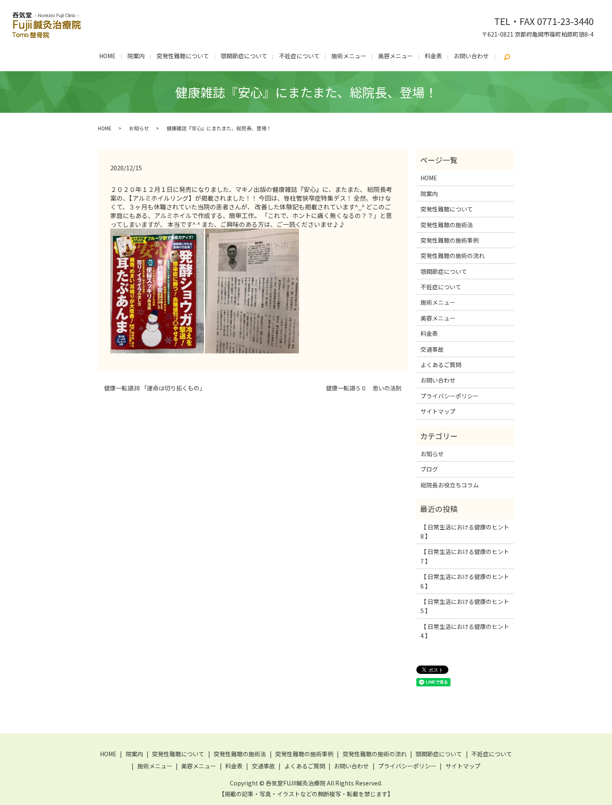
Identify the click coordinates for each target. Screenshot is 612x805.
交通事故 (432, 349)
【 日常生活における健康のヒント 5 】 (464, 606)
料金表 (433, 56)
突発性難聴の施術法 (446, 225)
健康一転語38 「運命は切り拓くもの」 (154, 388)
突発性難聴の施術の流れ (452, 255)
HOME (107, 56)
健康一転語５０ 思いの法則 (364, 388)
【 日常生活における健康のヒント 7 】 (464, 556)
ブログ (429, 469)
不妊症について (299, 56)
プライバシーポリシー (449, 396)
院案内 (136, 56)
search (506, 57)
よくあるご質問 (440, 364)
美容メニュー (395, 56)
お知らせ (139, 128)
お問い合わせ (471, 56)
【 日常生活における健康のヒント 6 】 (464, 581)
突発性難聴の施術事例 (449, 240)
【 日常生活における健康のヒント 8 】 (464, 531)
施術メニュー (348, 56)
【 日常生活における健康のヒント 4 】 (464, 631)
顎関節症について (244, 56)
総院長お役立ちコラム (449, 485)
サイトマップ (437, 411)
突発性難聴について (183, 56)
